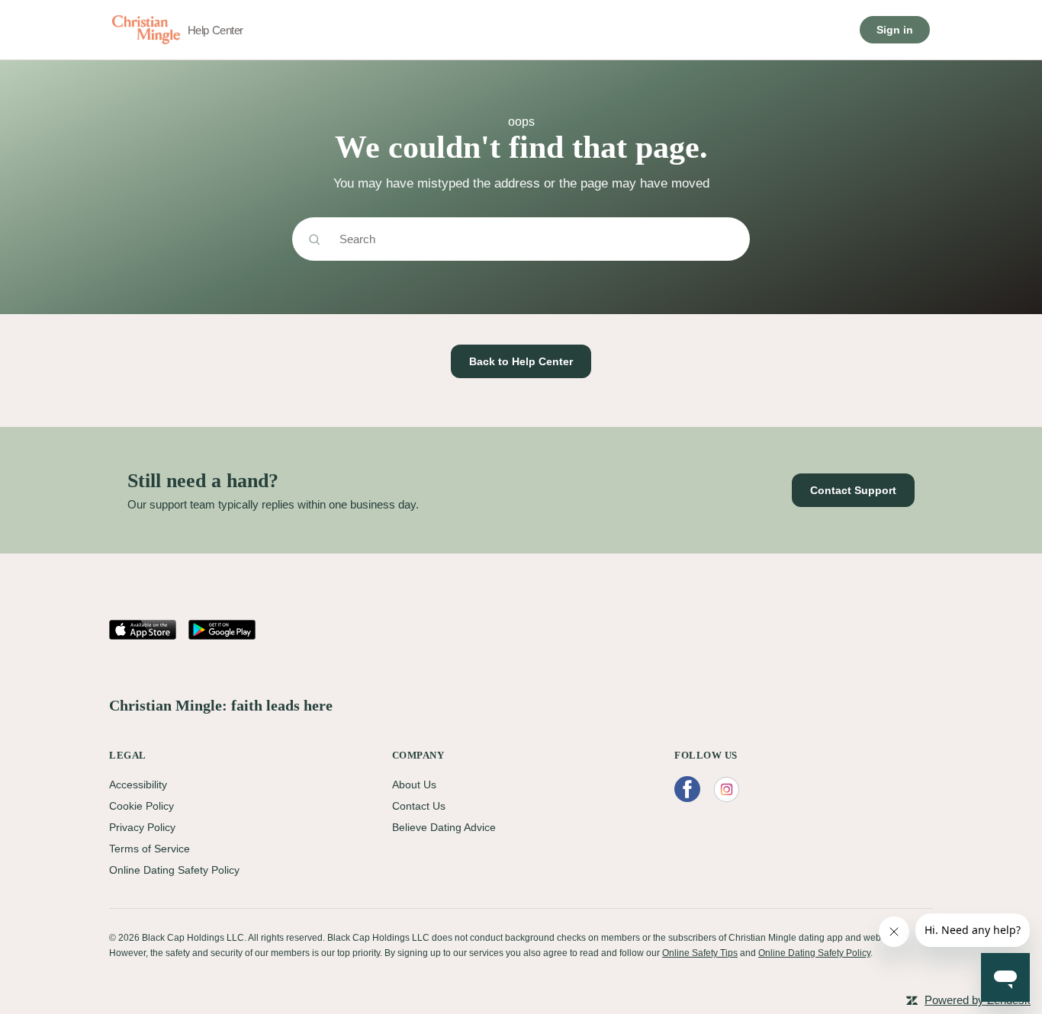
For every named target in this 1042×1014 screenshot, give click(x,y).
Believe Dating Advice (444, 827)
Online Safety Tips (700, 953)
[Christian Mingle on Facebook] (687, 789)
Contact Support (853, 490)
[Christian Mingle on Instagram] (726, 789)
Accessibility (138, 784)
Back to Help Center (521, 361)
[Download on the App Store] (142, 629)
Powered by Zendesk (978, 999)
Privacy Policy (142, 827)
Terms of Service (149, 848)
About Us (414, 784)
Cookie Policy (141, 806)
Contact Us (418, 806)
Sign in (894, 30)
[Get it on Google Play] (222, 629)
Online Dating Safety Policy (174, 870)
